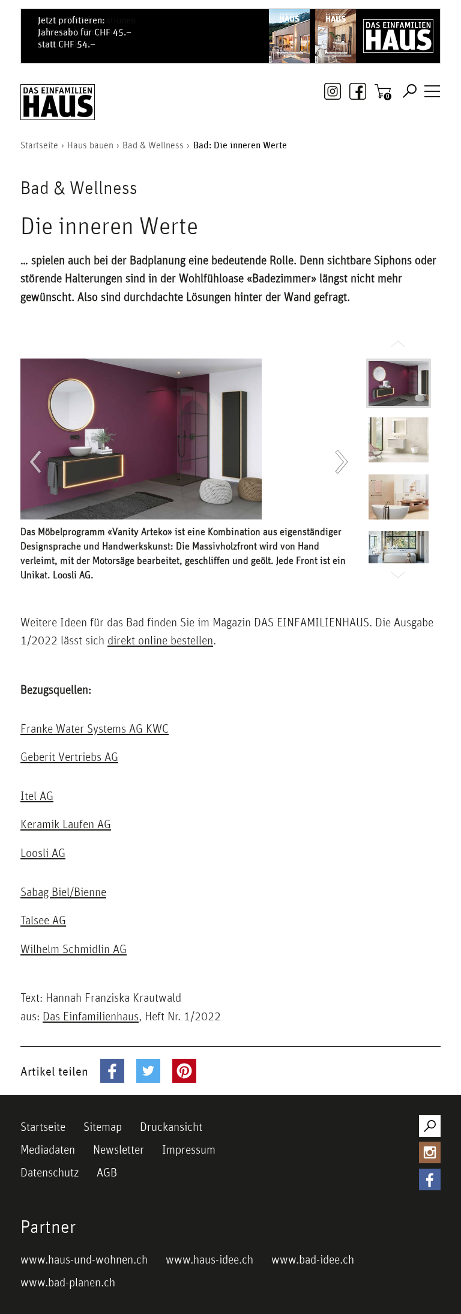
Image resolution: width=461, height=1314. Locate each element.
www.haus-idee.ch (209, 1259)
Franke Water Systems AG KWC (94, 728)
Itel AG (36, 795)
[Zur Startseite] (57, 102)
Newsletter (118, 1149)
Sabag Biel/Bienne (63, 891)
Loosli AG (42, 852)
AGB (107, 1172)
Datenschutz (49, 1172)
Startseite (42, 1126)
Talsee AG (43, 920)
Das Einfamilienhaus (91, 1016)
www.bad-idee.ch (312, 1259)
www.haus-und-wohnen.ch (84, 1259)
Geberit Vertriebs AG (69, 756)
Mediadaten (47, 1149)
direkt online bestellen (160, 640)
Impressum (188, 1149)
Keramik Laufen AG (65, 824)
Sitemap (102, 1126)
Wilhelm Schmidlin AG (73, 948)
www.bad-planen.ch (67, 1282)
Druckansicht (171, 1126)
